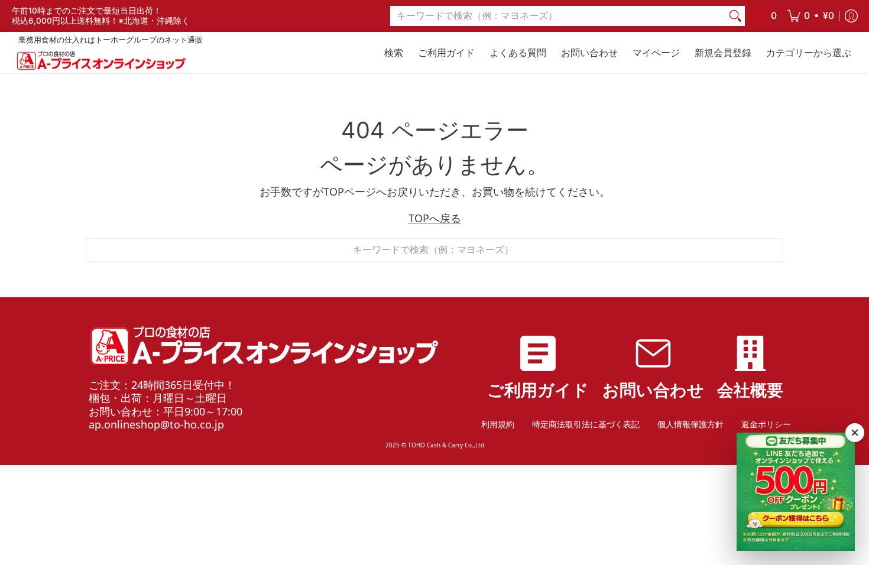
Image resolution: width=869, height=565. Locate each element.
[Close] (854, 432)
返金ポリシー (766, 424)
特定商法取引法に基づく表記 (586, 424)
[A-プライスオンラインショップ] (100, 60)
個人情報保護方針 (690, 424)
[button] (810, 16)
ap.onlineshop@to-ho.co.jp (156, 424)
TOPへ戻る (434, 218)
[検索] (735, 16)
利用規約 (497, 424)
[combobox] (558, 16)
